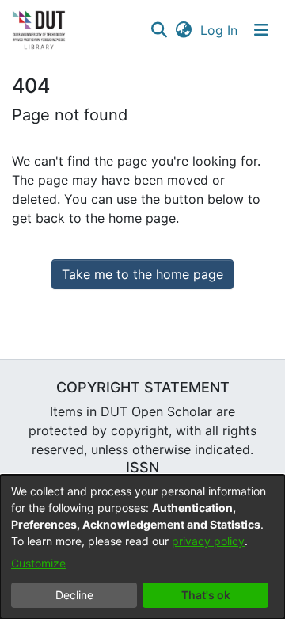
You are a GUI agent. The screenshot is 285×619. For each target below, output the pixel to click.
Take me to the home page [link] (142, 274)
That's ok (205, 595)
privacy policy (208, 541)
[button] (159, 30)
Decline (74, 595)
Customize (38, 563)
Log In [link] (219, 30)
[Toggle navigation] (261, 30)
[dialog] (142, 547)
